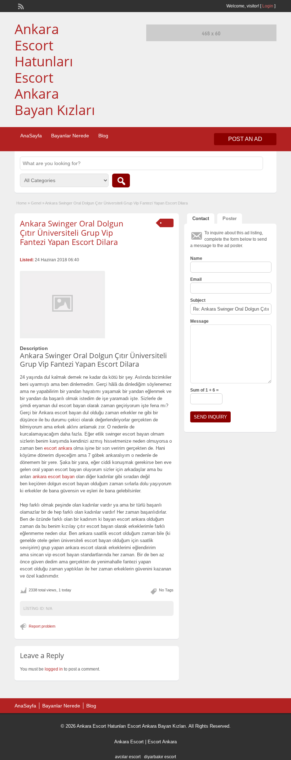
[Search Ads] (121, 180)
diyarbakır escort (160, 756)
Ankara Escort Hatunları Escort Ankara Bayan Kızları (55, 69)
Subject (197, 300)
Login (267, 6)
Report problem (42, 626)
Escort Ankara (162, 741)
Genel (36, 203)
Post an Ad (245, 139)
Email (196, 279)
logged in (54, 669)
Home (21, 203)
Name (196, 258)
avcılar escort (128, 756)
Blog (103, 135)
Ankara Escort (129, 741)
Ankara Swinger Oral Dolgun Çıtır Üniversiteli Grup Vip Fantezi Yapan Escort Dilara (71, 232)
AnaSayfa (31, 135)
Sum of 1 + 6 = (204, 390)
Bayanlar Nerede (70, 135)
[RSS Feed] (20, 6)
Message (199, 321)
